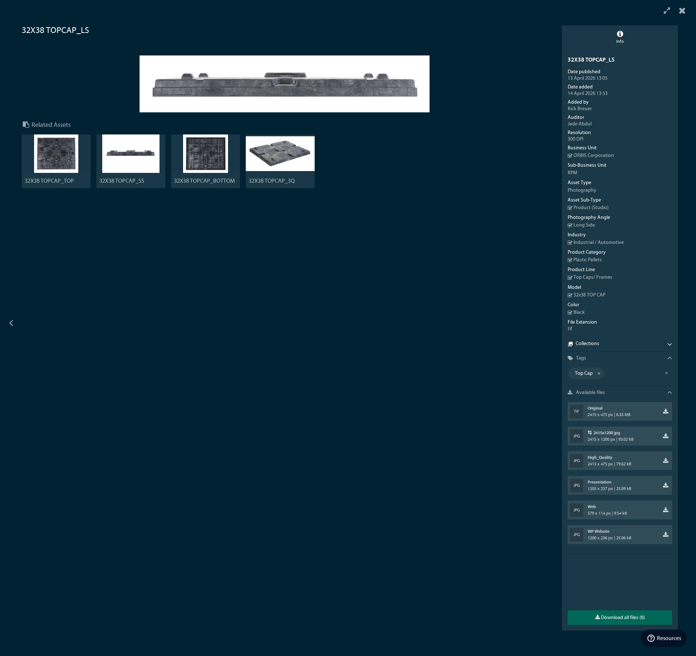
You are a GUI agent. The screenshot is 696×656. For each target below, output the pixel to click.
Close (682, 11)
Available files (590, 392)
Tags (580, 358)
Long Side (584, 225)
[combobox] (620, 373)
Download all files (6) (622, 617)
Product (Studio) (591, 208)
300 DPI (575, 139)
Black (579, 312)
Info (620, 41)
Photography (582, 190)
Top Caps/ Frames (592, 277)
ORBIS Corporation (593, 155)
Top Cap (584, 373)
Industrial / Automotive (598, 242)
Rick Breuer (580, 109)
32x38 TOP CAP (589, 295)
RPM (572, 173)
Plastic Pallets (587, 260)
